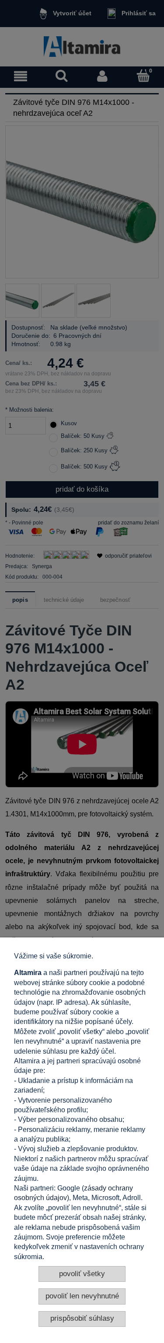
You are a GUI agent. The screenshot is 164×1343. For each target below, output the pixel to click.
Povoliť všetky (82, 1274)
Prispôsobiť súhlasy (82, 1318)
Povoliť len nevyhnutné (82, 1296)
